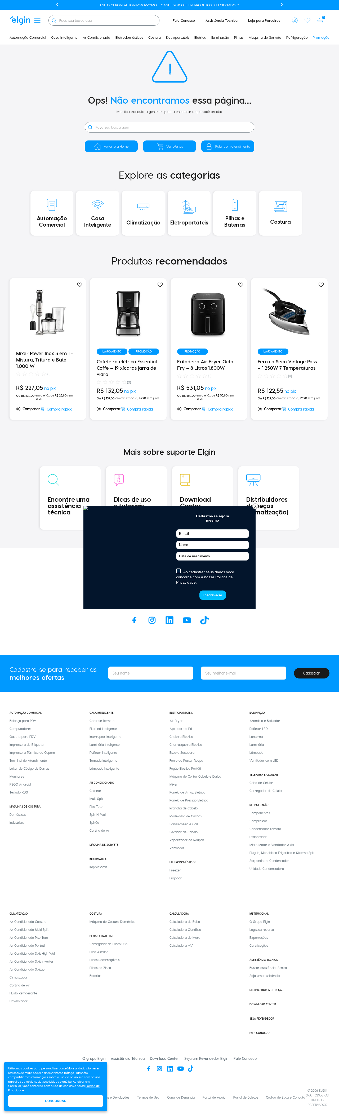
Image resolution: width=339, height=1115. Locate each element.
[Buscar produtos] (54, 20)
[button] (294, 20)
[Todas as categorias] (37, 20)
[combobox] (103, 20)
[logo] (20, 20)
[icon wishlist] (307, 20)
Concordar (55, 1101)
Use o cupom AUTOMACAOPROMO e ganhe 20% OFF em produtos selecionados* (169, 5)
